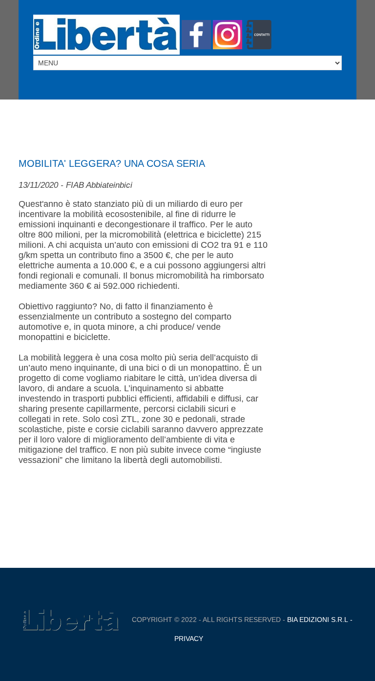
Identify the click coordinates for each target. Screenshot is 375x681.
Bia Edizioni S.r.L (317, 619)
